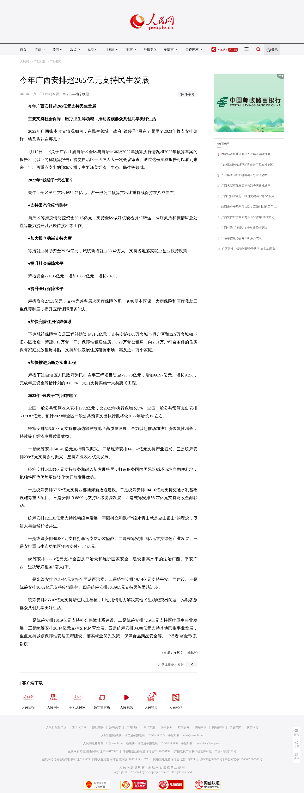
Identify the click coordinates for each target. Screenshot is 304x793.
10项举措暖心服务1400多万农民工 (243, 238)
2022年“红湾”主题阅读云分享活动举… (245, 175)
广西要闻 (55, 61)
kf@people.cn (114, 743)
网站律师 (218, 727)
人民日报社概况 (56, 727)
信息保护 (235, 727)
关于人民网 (79, 727)
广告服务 (132, 727)
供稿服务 (166, 727)
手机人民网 (77, 707)
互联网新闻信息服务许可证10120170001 (93, 751)
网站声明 (201, 727)
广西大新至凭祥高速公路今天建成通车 (245, 185)
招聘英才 (115, 727)
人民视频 (126, 707)
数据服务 (183, 727)
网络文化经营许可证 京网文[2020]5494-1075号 (121, 759)
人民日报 (28, 707)
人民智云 (151, 707)
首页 (23, 49)
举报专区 (150, 49)
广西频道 (39, 61)
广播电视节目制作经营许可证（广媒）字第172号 (205, 751)
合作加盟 (149, 727)
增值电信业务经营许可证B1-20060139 (146, 751)
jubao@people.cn (192, 735)
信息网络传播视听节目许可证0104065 (66, 759)
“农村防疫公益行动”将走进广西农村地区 (247, 164)
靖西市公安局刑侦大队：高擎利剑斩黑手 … (249, 206)
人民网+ (53, 707)
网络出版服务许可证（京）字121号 (175, 759)
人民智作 (175, 707)
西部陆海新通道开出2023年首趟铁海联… (247, 154)
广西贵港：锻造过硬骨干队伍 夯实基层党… (250, 248)
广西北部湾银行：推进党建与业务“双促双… (249, 196)
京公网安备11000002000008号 (243, 759)
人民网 (24, 61)
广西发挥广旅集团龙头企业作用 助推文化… (249, 217)
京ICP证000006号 (211, 759)
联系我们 (252, 727)
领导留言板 (102, 707)
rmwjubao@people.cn (208, 743)
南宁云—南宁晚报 (75, 94)
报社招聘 (98, 727)
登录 (274, 49)
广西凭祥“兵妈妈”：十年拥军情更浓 (244, 227)
